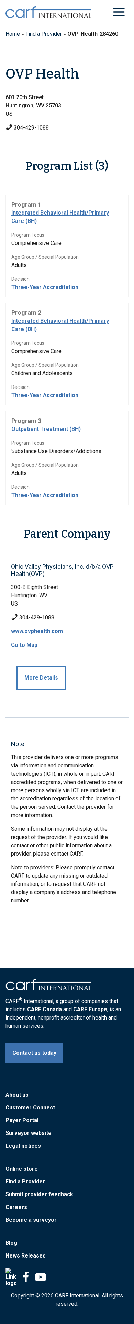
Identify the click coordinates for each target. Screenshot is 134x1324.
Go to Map (24, 645)
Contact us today (34, 1052)
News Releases (25, 1255)
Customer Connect (30, 1107)
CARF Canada (44, 1009)
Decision (20, 279)
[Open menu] (119, 12)
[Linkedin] (10, 1277)
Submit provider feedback (39, 1194)
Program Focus (27, 235)
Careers (16, 1207)
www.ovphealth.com (37, 631)
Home (12, 34)
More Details (41, 677)
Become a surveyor (31, 1220)
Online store (21, 1169)
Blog (11, 1243)
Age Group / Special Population (45, 257)
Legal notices (23, 1145)
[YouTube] (40, 1277)
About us (17, 1095)
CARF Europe (90, 1009)
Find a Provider (43, 34)
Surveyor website (28, 1133)
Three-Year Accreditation (44, 287)
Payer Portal (21, 1120)
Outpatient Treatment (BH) (46, 429)
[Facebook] (25, 1277)
